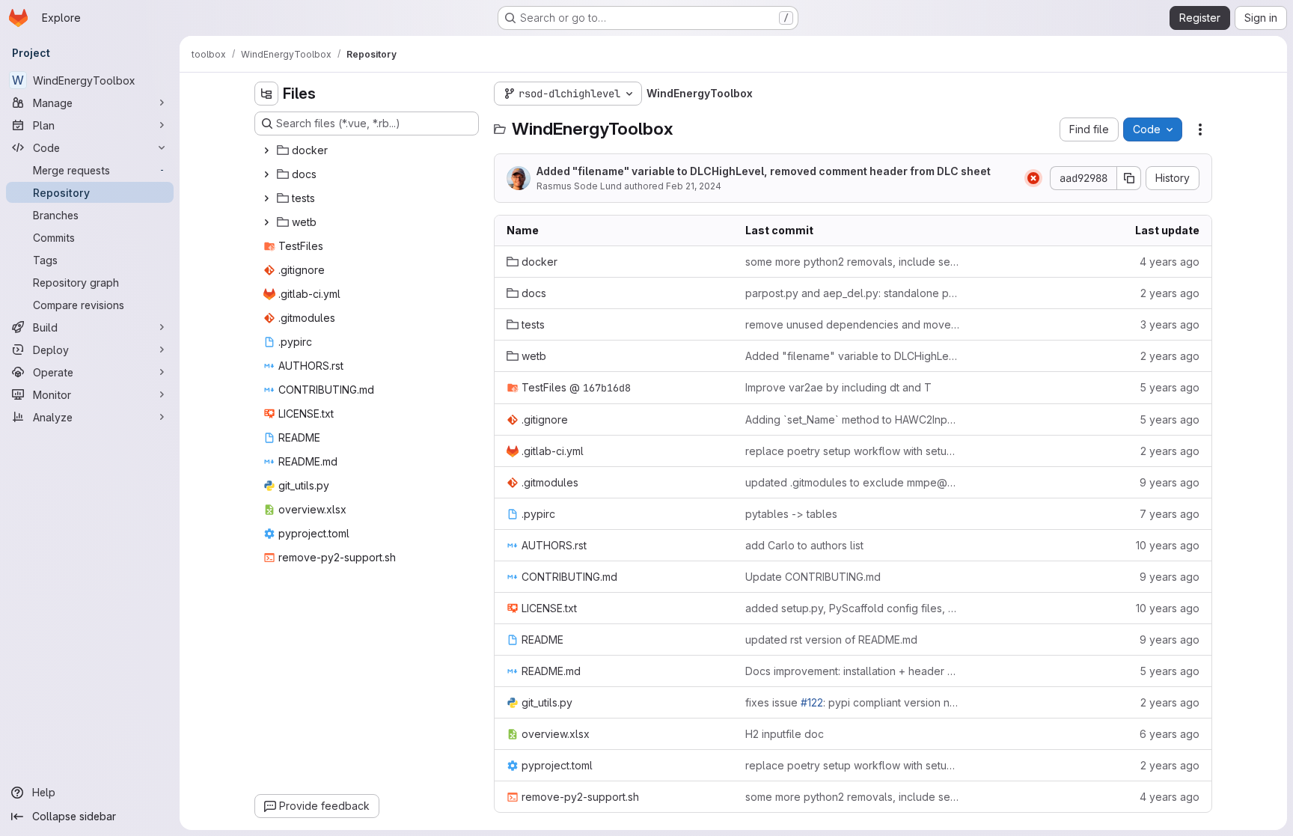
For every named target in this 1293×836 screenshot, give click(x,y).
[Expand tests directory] (266, 198)
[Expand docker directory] (266, 150)
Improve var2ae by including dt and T (838, 387)
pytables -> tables (791, 513)
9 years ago (1169, 482)
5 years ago (1169, 387)
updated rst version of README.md (831, 639)
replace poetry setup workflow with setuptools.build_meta (852, 451)
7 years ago (1169, 513)
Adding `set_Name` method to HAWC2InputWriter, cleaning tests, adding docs (852, 419)
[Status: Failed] (1033, 178)
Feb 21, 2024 (693, 186)
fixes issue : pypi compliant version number (852, 702)
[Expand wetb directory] (266, 222)
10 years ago (1167, 545)
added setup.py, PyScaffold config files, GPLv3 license (852, 608)
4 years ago (1169, 261)
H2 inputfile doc (784, 733)
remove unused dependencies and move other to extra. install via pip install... (852, 324)
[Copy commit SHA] (1129, 178)
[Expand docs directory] (266, 174)
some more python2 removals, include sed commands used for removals (852, 261)
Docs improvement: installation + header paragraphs (852, 671)
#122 (812, 702)
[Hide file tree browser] (266, 94)
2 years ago (1169, 293)
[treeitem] (368, 150)
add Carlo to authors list (804, 545)
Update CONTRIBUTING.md (813, 576)
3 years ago (1169, 324)
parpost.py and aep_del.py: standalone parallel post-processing (852, 293)
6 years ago (1169, 733)
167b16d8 (607, 387)
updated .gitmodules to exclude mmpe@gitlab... (852, 482)
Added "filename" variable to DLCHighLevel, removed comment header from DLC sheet (764, 171)
